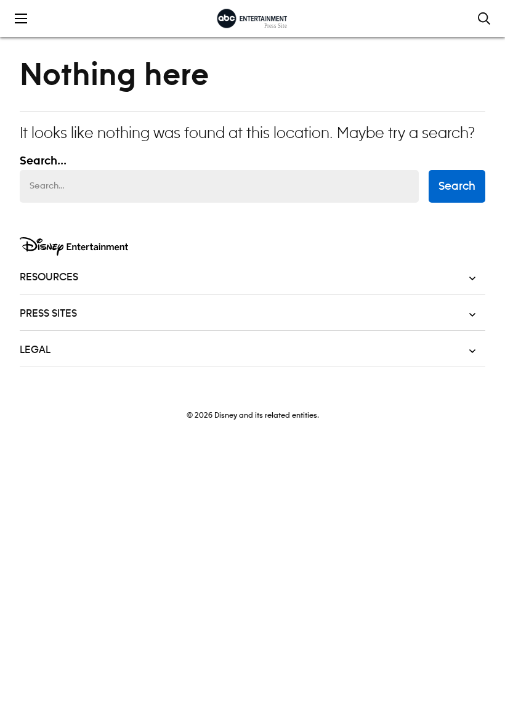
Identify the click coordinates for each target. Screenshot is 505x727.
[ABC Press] (252, 18)
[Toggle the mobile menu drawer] (21, 18)
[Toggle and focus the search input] (484, 18)
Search (456, 187)
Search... (43, 161)
